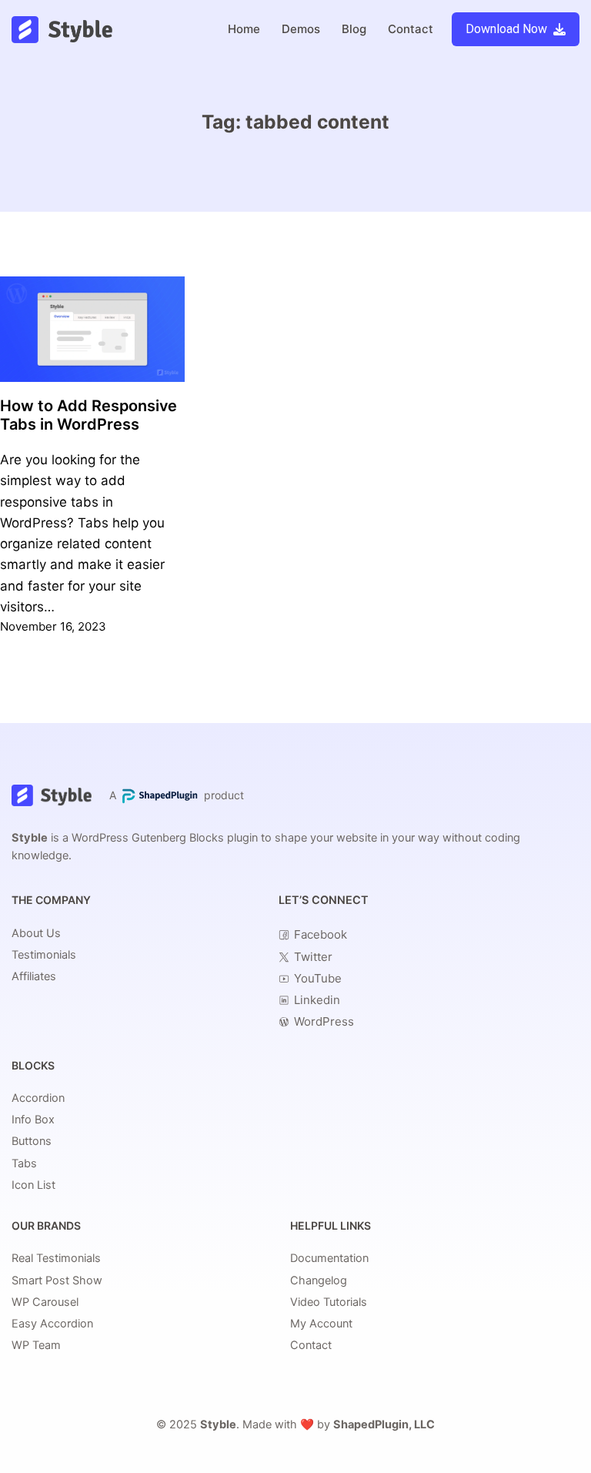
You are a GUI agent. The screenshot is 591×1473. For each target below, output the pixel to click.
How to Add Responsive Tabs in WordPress (88, 415)
